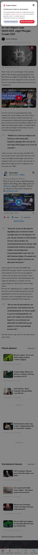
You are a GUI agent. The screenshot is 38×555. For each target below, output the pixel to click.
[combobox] (34, 5)
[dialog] (19, 14)
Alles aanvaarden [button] (27, 22)
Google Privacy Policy (16, 14)
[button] (10, 21)
